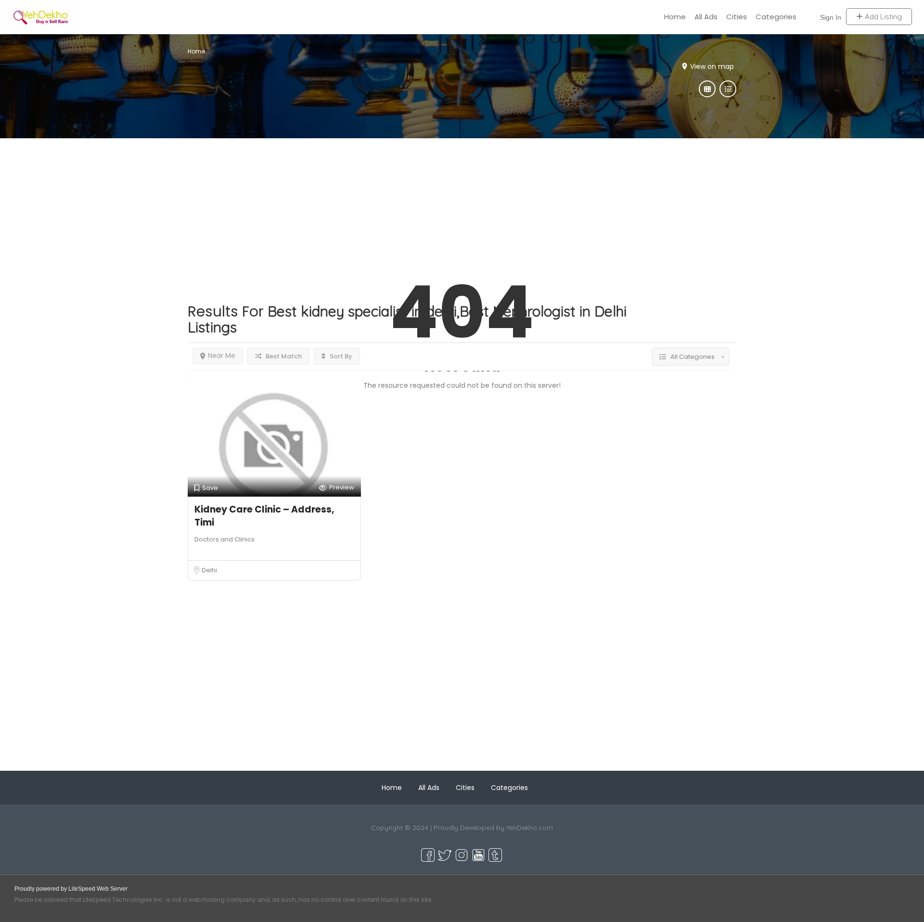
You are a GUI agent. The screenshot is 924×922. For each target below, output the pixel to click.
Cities (736, 17)
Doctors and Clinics (224, 539)
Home (675, 17)
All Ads (706, 17)
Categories (776, 17)
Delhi (209, 570)
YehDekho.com (529, 827)
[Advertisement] (462, 205)
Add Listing (882, 16)
